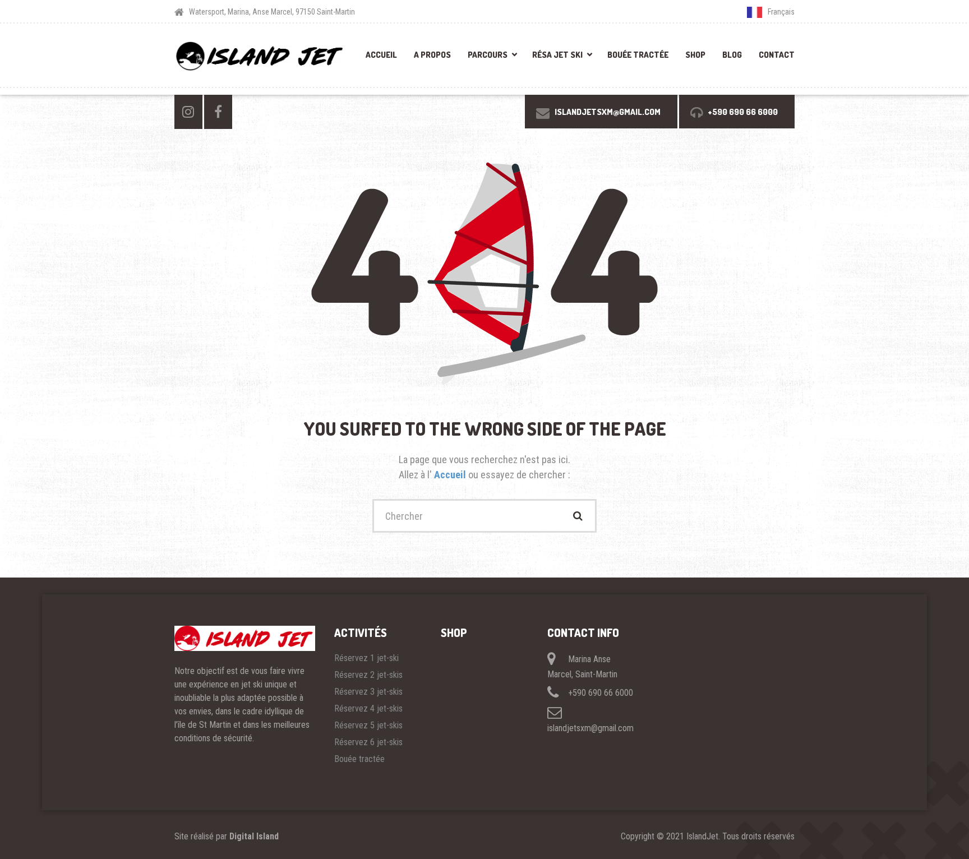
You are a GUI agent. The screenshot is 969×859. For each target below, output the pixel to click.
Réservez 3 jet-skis (368, 691)
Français (781, 11)
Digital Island (254, 836)
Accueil (381, 54)
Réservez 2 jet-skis (368, 674)
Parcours (487, 54)
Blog (732, 54)
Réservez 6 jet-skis (368, 742)
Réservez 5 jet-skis (368, 725)
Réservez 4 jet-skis (368, 708)
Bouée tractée (637, 54)
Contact (777, 54)
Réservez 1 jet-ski (366, 658)
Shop (695, 54)
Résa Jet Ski (557, 54)
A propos (432, 54)
